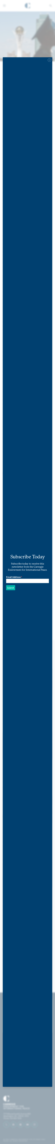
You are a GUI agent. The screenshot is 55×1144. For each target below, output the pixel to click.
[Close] (49, 60)
